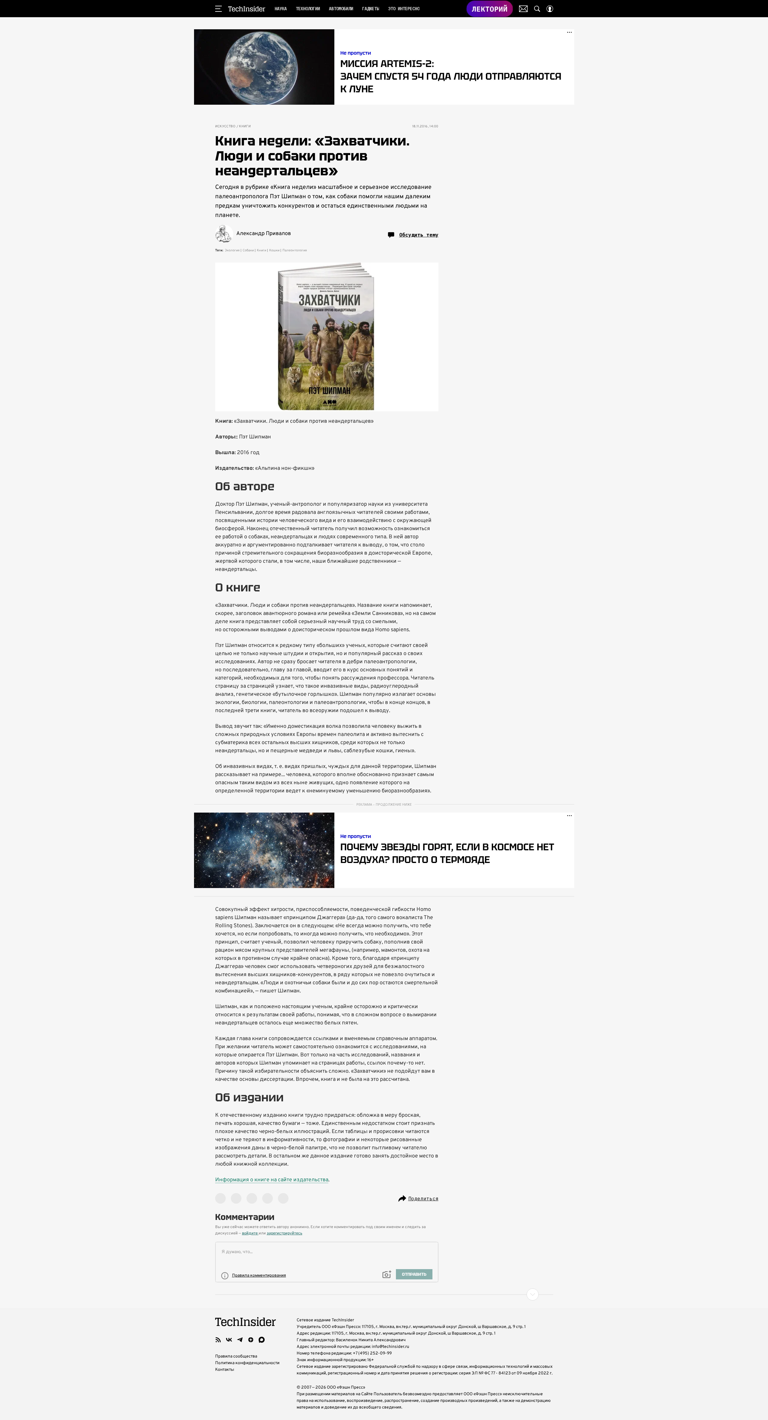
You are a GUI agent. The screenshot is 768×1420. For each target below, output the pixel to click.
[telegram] (240, 1340)
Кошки (274, 250)
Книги (245, 127)
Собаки (248, 250)
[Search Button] (537, 8)
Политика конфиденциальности (247, 1363)
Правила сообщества (236, 1356)
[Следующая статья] (384, 1294)
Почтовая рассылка (523, 8)
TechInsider (247, 8)
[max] (262, 1340)
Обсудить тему (418, 235)
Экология (232, 250)
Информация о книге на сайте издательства (271, 1179)
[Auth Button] (550, 8)
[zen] (251, 1340)
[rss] (218, 1340)
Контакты (224, 1369)
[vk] (229, 1340)
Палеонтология (294, 250)
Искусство (225, 127)
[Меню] (218, 8)
